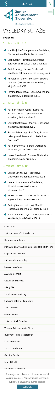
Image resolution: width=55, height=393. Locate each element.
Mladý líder (9, 287)
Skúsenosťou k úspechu (15, 321)
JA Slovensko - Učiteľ (21, 18)
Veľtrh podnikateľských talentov (19, 233)
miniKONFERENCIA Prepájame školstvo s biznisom (28, 246)
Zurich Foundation (13, 348)
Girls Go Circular (12, 355)
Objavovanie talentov (14, 253)
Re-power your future (14, 240)
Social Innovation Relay (15, 294)
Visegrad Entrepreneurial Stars (18, 328)
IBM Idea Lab (10, 361)
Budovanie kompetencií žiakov (18, 334)
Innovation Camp (13, 267)
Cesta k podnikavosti (14, 280)
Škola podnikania (12, 341)
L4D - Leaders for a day (15, 260)
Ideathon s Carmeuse (14, 368)
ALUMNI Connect (12, 273)
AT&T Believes (11, 307)
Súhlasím (27, 387)
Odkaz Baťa (10, 226)
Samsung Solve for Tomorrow (18, 301)
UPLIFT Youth (11, 314)
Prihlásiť (29, 4)
